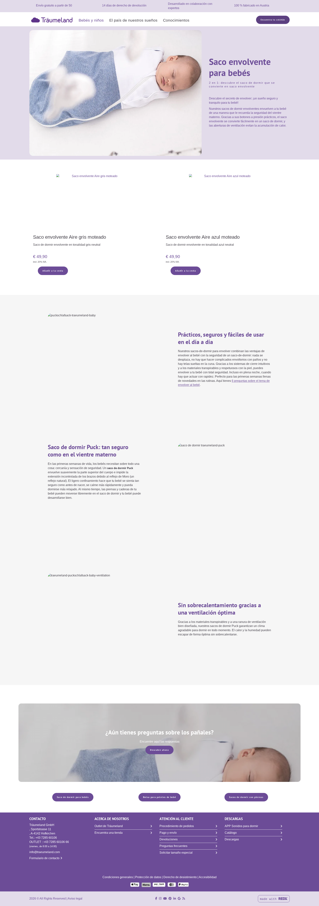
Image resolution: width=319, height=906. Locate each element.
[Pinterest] (170, 898)
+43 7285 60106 (46, 837)
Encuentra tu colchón (273, 19)
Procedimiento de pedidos (177, 826)
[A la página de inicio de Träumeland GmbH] (52, 19)
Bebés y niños (91, 20)
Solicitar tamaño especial (176, 852)
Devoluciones (169, 839)
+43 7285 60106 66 (56, 841)
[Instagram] (160, 898)
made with (269, 899)
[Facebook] (156, 898)
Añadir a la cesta (52, 270)
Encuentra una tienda (109, 832)
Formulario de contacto (44, 858)
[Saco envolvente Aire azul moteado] (226, 203)
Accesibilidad (208, 877)
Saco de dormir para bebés (73, 797)
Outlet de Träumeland (109, 826)
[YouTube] (165, 898)
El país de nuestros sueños (133, 20)
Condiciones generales (117, 877)
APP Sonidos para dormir (241, 826)
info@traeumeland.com (44, 852)
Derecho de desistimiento (180, 877)
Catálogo (231, 832)
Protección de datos (148, 877)
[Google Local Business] (179, 898)
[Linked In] (174, 898)
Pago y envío (168, 832)
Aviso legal (75, 898)
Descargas (232, 839)
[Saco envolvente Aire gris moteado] (93, 203)
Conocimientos (176, 20)
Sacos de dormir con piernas (246, 797)
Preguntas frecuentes (173, 846)
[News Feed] (183, 898)
